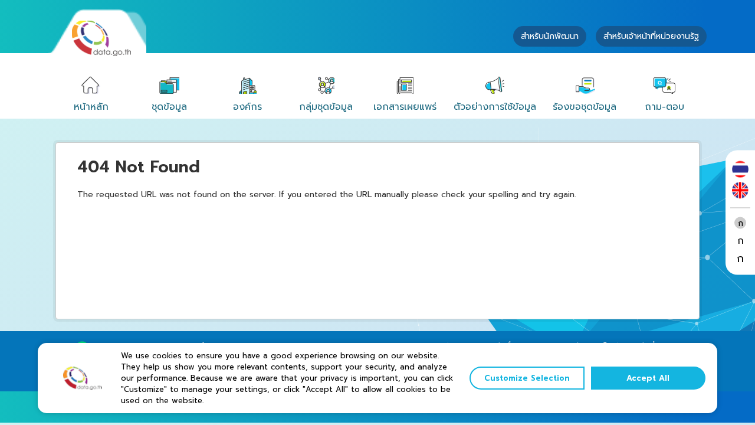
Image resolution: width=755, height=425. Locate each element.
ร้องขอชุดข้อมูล (584, 107)
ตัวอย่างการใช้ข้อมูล (495, 107)
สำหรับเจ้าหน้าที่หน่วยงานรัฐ (651, 36)
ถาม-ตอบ (664, 107)
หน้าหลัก (91, 107)
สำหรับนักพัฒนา (550, 36)
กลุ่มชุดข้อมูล (326, 107)
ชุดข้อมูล (169, 107)
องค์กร (247, 107)
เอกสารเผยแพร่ (404, 107)
